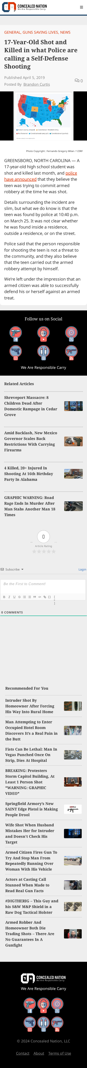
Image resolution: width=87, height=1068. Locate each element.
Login (82, 569)
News (65, 32)
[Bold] (4, 596)
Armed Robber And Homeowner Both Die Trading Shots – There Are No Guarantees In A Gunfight (29, 934)
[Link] (44, 596)
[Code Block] (39, 596)
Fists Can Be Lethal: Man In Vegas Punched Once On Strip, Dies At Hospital (31, 755)
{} (49, 596)
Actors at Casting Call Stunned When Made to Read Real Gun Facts (27, 885)
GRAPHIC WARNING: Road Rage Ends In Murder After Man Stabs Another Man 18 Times (29, 506)
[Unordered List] (29, 596)
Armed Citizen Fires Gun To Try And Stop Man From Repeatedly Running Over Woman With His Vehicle (31, 861)
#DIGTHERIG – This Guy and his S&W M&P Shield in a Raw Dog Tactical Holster (31, 906)
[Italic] (9, 596)
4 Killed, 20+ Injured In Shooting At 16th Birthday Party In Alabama (28, 473)
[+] (55, 597)
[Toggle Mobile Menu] (81, 7)
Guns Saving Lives (40, 32)
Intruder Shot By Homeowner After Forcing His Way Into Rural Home (29, 706)
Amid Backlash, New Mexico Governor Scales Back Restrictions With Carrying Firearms (30, 441)
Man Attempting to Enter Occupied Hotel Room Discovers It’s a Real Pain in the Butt (31, 730)
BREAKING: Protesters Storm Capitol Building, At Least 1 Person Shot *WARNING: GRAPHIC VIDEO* (29, 782)
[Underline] (14, 596)
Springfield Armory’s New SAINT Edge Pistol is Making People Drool (31, 809)
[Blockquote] (34, 596)
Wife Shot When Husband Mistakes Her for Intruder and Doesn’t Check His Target (29, 833)
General (12, 32)
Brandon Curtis (36, 84)
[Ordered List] (24, 596)
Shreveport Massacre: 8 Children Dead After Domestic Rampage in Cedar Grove (30, 406)
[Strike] (19, 596)
